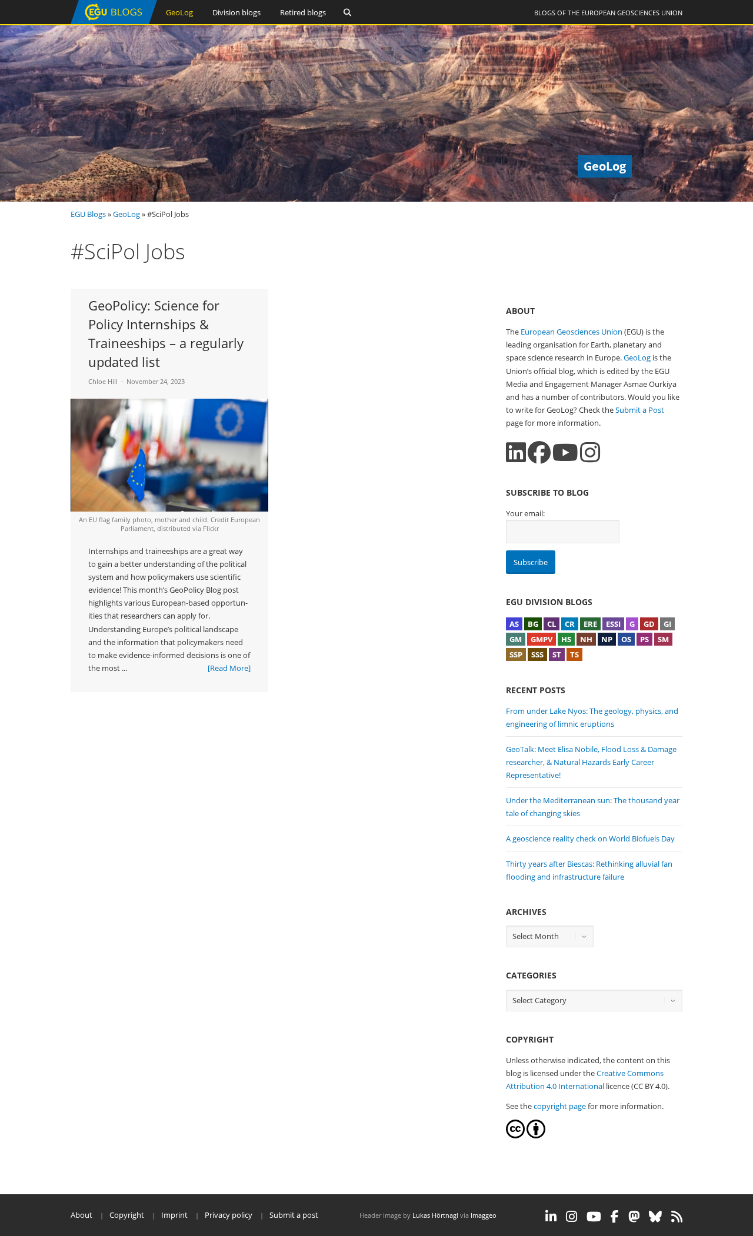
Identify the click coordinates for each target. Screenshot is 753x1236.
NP (606, 639)
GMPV (541, 639)
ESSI (613, 624)
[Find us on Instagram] (590, 452)
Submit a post (293, 1215)
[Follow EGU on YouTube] (594, 1216)
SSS (537, 654)
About (81, 1215)
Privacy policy (228, 1215)
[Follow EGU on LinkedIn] (551, 1216)
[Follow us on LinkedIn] (516, 452)
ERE (590, 624)
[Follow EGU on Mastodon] (633, 1216)
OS (626, 639)
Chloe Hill (103, 381)
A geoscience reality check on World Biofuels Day (590, 838)
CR (570, 624)
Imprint (174, 1215)
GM (515, 639)
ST (556, 654)
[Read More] (229, 668)
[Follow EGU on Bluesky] (655, 1216)
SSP (515, 654)
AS (514, 624)
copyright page (560, 1106)
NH (586, 639)
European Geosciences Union (631, 12)
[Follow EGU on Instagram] (571, 1216)
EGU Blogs (88, 214)
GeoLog (179, 12)
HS (566, 639)
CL (551, 624)
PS (644, 639)
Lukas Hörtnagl (435, 1215)
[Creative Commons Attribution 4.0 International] (515, 1135)
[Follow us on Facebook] (539, 452)
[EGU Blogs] (114, 21)
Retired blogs (303, 12)
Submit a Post (639, 410)
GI (667, 624)
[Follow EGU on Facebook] (615, 1216)
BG (533, 624)
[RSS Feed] (676, 1216)
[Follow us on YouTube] (565, 452)
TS (574, 654)
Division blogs (236, 12)
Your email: (525, 513)
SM (663, 639)
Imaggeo (484, 1215)
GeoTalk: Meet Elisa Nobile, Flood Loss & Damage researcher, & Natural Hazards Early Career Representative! (591, 762)
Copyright (126, 1215)
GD (649, 624)
